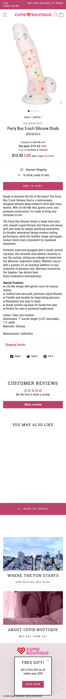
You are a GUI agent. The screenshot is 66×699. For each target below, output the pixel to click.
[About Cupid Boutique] (33, 608)
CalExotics (33, 123)
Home (27, 117)
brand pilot (37, 696)
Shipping (22, 149)
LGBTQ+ (36, 117)
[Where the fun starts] (33, 553)
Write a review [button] (33, 404)
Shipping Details (15, 344)
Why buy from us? (33, 636)
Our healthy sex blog (33, 582)
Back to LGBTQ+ (36, 509)
